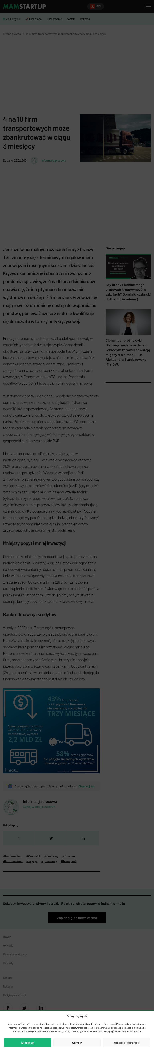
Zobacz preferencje (126, 1042)
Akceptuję (27, 1042)
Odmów (77, 1042)
